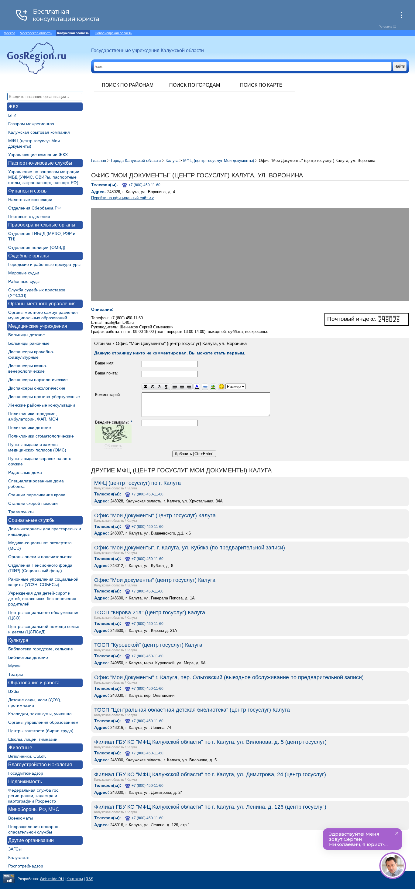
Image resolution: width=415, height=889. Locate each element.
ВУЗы (13, 691)
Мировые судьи (23, 272)
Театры (15, 674)
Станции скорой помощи (33, 503)
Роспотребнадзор (25, 866)
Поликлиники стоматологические (41, 436)
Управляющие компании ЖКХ (38, 154)
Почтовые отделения (29, 216)
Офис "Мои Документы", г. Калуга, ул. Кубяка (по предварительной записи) (189, 548)
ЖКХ (13, 106)
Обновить (113, 446)
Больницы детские (26, 334)
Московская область (36, 33)
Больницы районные (29, 343)
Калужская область (109, 488)
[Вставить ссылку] (205, 387)
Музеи (14, 665)
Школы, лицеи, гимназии (32, 739)
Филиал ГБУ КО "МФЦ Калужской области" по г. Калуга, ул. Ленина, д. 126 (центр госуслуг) (210, 807)
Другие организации (31, 840)
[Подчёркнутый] (166, 387)
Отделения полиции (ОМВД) (36, 247)
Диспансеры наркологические (38, 379)
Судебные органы (28, 255)
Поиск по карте (261, 85)
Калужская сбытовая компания (39, 132)
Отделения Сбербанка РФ (34, 208)
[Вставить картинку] (213, 387)
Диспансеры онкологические (36, 388)
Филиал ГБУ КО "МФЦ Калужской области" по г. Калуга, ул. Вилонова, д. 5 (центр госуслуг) (210, 742)
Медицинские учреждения (37, 326)
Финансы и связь (27, 190)
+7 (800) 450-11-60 (144, 185)
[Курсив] (152, 387)
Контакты (75, 879)
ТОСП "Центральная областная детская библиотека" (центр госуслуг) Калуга (192, 710)
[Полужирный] (145, 387)
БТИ (12, 115)
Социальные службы (32, 520)
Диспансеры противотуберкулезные (44, 396)
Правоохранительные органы (41, 224)
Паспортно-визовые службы (40, 163)
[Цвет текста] (197, 387)
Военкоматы (20, 818)
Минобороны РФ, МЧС (33, 809)
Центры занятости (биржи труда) (41, 730)
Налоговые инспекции (30, 199)
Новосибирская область (113, 33)
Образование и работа (34, 682)
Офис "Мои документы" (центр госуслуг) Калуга (154, 580)
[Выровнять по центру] (181, 387)
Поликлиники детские (29, 427)
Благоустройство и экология (40, 764)
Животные (20, 747)
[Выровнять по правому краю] (189, 387)
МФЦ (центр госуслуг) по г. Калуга (137, 483)
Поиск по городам (194, 85)
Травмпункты (21, 511)
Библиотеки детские (28, 657)
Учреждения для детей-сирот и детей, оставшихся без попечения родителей (42, 598)
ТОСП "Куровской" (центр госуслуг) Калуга (148, 645)
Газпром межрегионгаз (31, 123)
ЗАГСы (15, 849)
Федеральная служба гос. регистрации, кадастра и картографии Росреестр (34, 795)
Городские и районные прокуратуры (44, 264)
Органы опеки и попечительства (40, 556)
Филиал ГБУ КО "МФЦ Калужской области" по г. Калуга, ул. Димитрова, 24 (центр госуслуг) (210, 774)
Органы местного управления (42, 303)
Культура (18, 640)
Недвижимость (25, 781)
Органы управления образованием (43, 722)
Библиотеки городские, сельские (40, 648)
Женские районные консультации (41, 405)
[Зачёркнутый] (159, 387)
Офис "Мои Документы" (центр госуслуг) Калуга (155, 515)
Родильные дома (25, 472)
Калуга (132, 488)
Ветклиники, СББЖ (27, 756)
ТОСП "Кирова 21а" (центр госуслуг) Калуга (149, 612)
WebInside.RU (52, 879)
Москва (9, 33)
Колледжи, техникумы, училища (40, 713)
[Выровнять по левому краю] (174, 387)
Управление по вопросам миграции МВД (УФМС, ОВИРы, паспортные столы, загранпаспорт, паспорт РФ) (43, 177)
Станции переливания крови (36, 494)
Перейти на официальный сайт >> (122, 198)
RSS (89, 879)
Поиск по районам (127, 85)
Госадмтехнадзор (25, 773)
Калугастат (19, 857)
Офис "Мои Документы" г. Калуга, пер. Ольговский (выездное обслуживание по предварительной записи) (229, 677)
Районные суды (23, 281)
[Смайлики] (221, 387)
